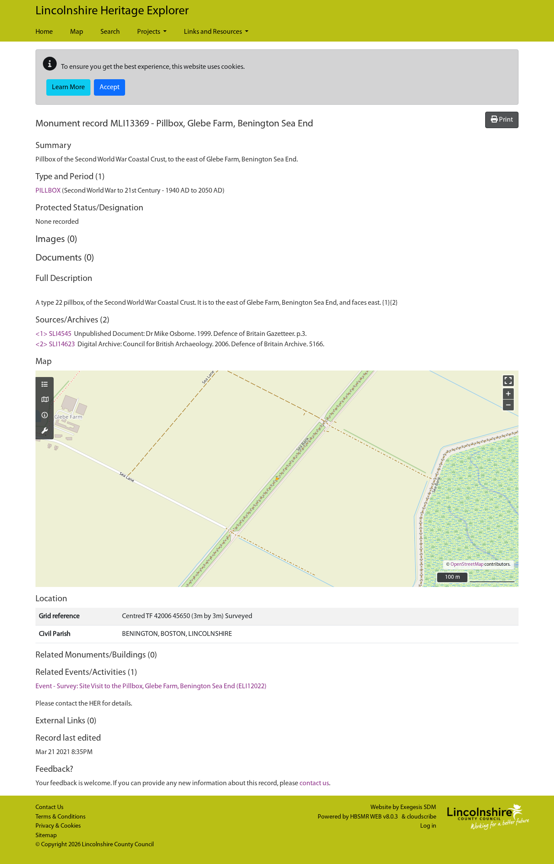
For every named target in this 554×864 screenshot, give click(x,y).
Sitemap (46, 835)
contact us (314, 783)
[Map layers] (44, 385)
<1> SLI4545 (53, 334)
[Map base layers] (44, 400)
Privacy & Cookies (58, 826)
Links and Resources (213, 32)
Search (110, 32)
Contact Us (49, 807)
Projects (149, 32)
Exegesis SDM (418, 807)
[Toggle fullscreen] (508, 380)
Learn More (68, 87)
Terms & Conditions (60, 817)
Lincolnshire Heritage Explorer (112, 11)
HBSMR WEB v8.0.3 (374, 817)
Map (76, 32)
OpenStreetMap (467, 564)
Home (44, 32)
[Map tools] (44, 431)
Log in (428, 826)
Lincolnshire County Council (118, 844)
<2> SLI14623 (55, 344)
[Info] (44, 416)
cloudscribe (421, 817)
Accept (109, 87)
